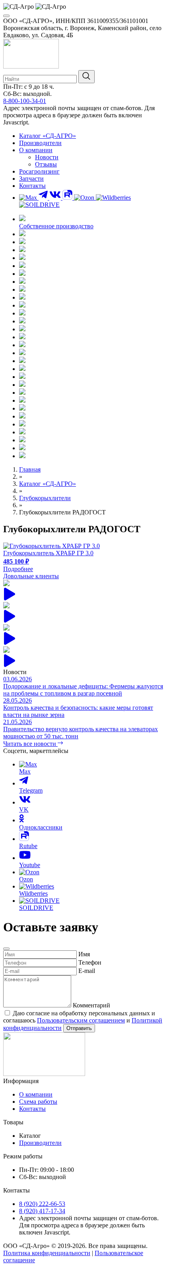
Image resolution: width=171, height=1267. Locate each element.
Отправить (79, 1028)
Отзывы (46, 164)
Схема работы (38, 1101)
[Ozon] (85, 197)
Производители (40, 143)
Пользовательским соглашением (81, 1020)
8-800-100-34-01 (24, 100)
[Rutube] (68, 197)
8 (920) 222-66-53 (42, 1203)
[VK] (55, 197)
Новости (46, 157)
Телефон (89, 962)
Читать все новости (30, 743)
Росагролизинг (39, 171)
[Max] (29, 197)
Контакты (32, 185)
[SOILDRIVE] (39, 204)
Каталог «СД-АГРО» (47, 135)
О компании (35, 150)
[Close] (6, 949)
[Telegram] (44, 197)
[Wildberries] (113, 197)
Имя (84, 954)
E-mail (86, 970)
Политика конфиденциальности (46, 1253)
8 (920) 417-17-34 (42, 1211)
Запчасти (31, 178)
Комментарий (91, 1005)
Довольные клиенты (31, 576)
